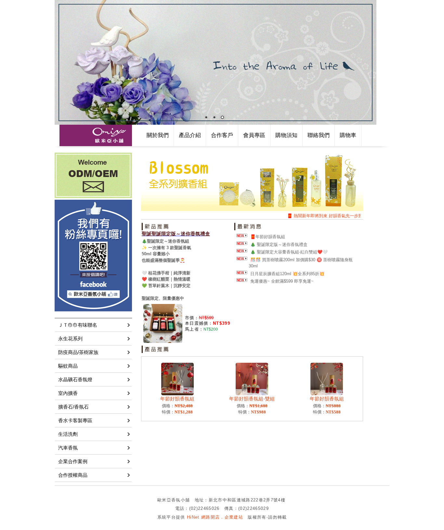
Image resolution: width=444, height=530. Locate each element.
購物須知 (286, 135)
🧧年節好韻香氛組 (267, 233)
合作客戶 (222, 135)
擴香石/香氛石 (73, 407)
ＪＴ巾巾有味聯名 (77, 325)
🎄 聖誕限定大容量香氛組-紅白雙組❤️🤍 (289, 248)
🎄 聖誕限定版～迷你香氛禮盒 (278, 240)
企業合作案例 (72, 461)
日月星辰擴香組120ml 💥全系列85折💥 (287, 269)
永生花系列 (70, 338)
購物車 (348, 135)
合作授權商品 (72, 475)
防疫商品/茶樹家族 (78, 352)
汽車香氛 (68, 447)
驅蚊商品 (68, 366)
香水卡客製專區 (75, 420)
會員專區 (254, 135)
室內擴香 (68, 393)
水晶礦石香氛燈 (75, 379)
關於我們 (158, 135)
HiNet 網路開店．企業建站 (215, 517)
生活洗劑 (68, 434)
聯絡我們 (318, 135)
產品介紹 (190, 135)
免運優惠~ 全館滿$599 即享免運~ (282, 277)
